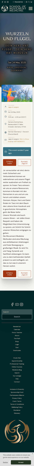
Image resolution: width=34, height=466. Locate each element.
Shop (17, 341)
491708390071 (19, 142)
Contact (11, 137)
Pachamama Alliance (17, 395)
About (17, 335)
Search (17, 373)
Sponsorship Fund (17, 392)
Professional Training (17, 364)
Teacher (11, 105)
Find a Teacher (17, 332)
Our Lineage (17, 376)
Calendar (17, 329)
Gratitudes (17, 350)
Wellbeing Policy (17, 407)
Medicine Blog (17, 370)
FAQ (17, 379)
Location (11, 120)
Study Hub (17, 358)
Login (17, 344)
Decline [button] (5, 462)
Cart (17, 347)
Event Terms (17, 401)
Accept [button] (21, 462)
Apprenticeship (17, 361)
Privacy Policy (17, 398)
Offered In (12, 130)
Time (9, 115)
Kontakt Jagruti (24, 162)
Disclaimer (17, 410)
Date (10, 110)
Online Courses (17, 367)
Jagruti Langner (13, 107)
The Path (17, 338)
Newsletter (19, 2)
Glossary (17, 413)
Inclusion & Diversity (17, 389)
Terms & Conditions (17, 404)
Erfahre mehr (10, 162)
